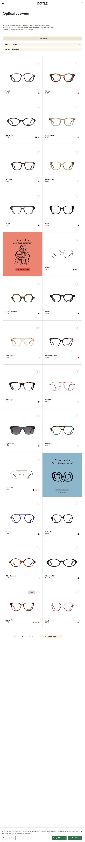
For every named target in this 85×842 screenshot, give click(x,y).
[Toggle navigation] (3, 3)
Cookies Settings (8, 838)
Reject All (75, 838)
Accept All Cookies (59, 838)
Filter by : (8, 44)
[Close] (81, 831)
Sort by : (7, 49)
